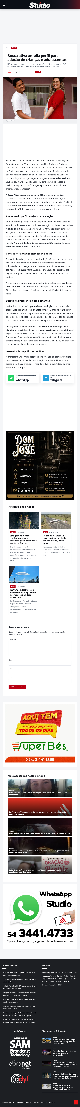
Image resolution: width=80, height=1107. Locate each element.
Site (10, 677)
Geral (14, 48)
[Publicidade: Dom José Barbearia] (40, 465)
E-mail (11, 668)
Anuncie (44, 1102)
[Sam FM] (20, 1047)
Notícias (36, 1102)
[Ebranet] (20, 1064)
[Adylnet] (20, 1078)
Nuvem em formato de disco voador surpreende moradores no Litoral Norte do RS (23, 593)
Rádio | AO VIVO (8, 1102)
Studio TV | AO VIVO (23, 1102)
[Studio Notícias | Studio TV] (39, 4)
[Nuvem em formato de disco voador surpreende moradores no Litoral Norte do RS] (24, 574)
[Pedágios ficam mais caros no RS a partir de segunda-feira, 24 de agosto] (56, 520)
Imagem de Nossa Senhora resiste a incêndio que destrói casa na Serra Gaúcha (23, 539)
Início (7, 48)
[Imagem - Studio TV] (40, 916)
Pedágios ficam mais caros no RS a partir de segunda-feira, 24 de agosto (54, 539)
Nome (11, 660)
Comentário (14, 639)
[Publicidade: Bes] (40, 733)
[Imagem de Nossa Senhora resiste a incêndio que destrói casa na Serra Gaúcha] (24, 520)
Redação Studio (18, 72)
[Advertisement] (40, 25)
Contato (52, 1102)
